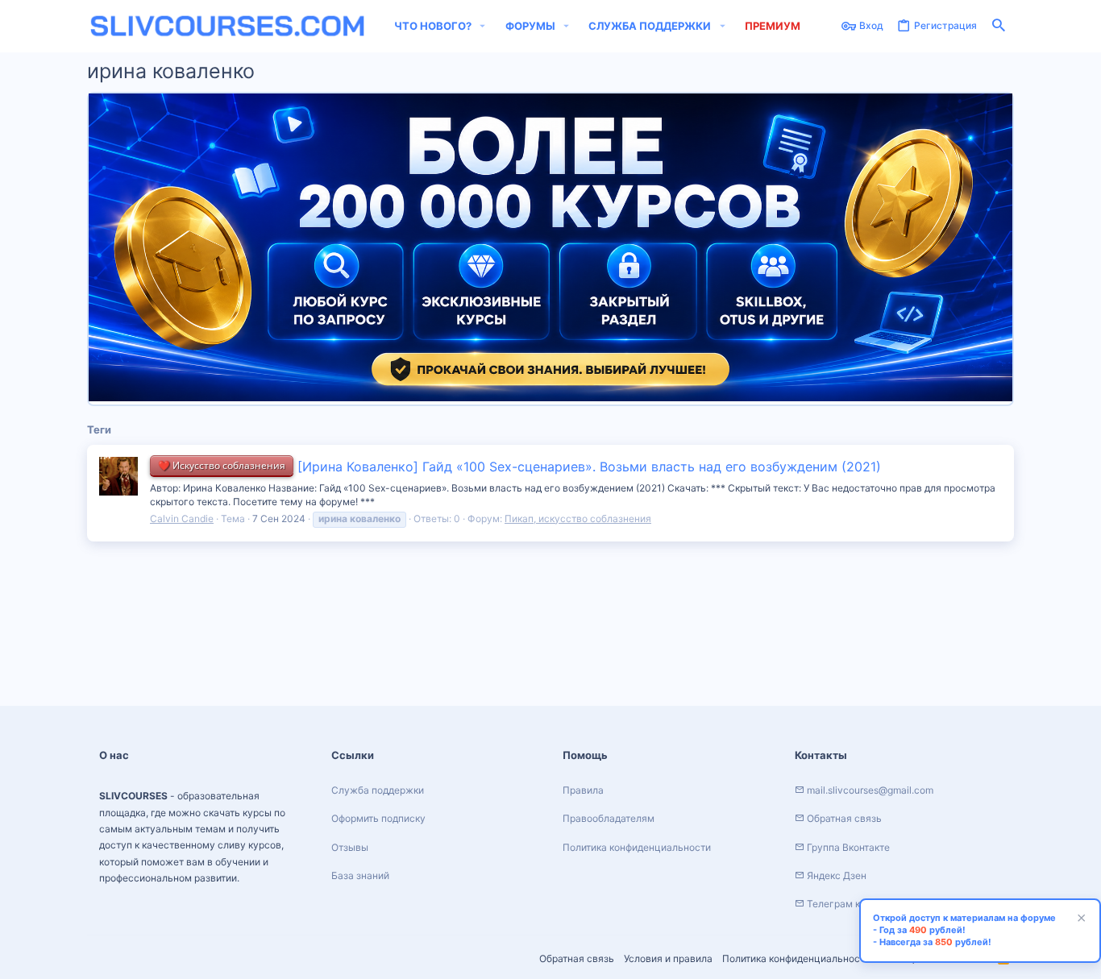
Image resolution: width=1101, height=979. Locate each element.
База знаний (360, 875)
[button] (482, 26)
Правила (583, 790)
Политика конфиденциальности (796, 958)
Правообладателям (608, 818)
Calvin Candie (182, 518)
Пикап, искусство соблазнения (578, 518)
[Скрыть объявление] (1079, 919)
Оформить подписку (378, 818)
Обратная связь (576, 958)
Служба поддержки (377, 790)
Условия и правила (668, 958)
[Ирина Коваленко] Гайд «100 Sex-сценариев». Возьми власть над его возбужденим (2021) (519, 466)
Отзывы (349, 847)
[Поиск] (998, 26)
